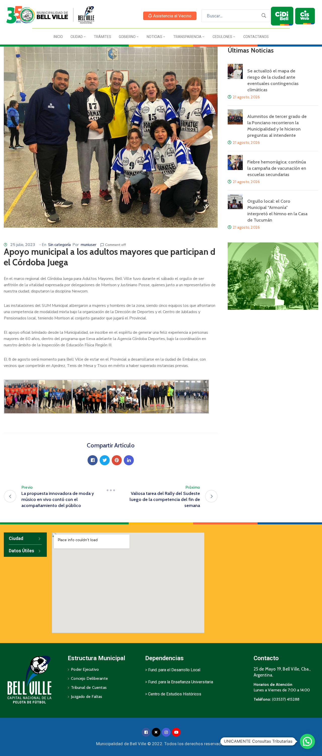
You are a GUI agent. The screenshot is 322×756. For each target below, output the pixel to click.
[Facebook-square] (146, 732)
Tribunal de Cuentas (89, 687)
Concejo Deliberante (89, 678)
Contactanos (256, 37)
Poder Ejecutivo (85, 669)
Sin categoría (59, 244)
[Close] (156, 732)
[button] (169, 16)
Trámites (102, 37)
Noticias (154, 37)
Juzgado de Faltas (86, 696)
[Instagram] (166, 732)
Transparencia (187, 37)
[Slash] (110, 490)
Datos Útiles (21, 550)
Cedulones (222, 37)
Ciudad (76, 37)
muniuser (88, 244)
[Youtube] (176, 732)
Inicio (58, 37)
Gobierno (127, 37)
